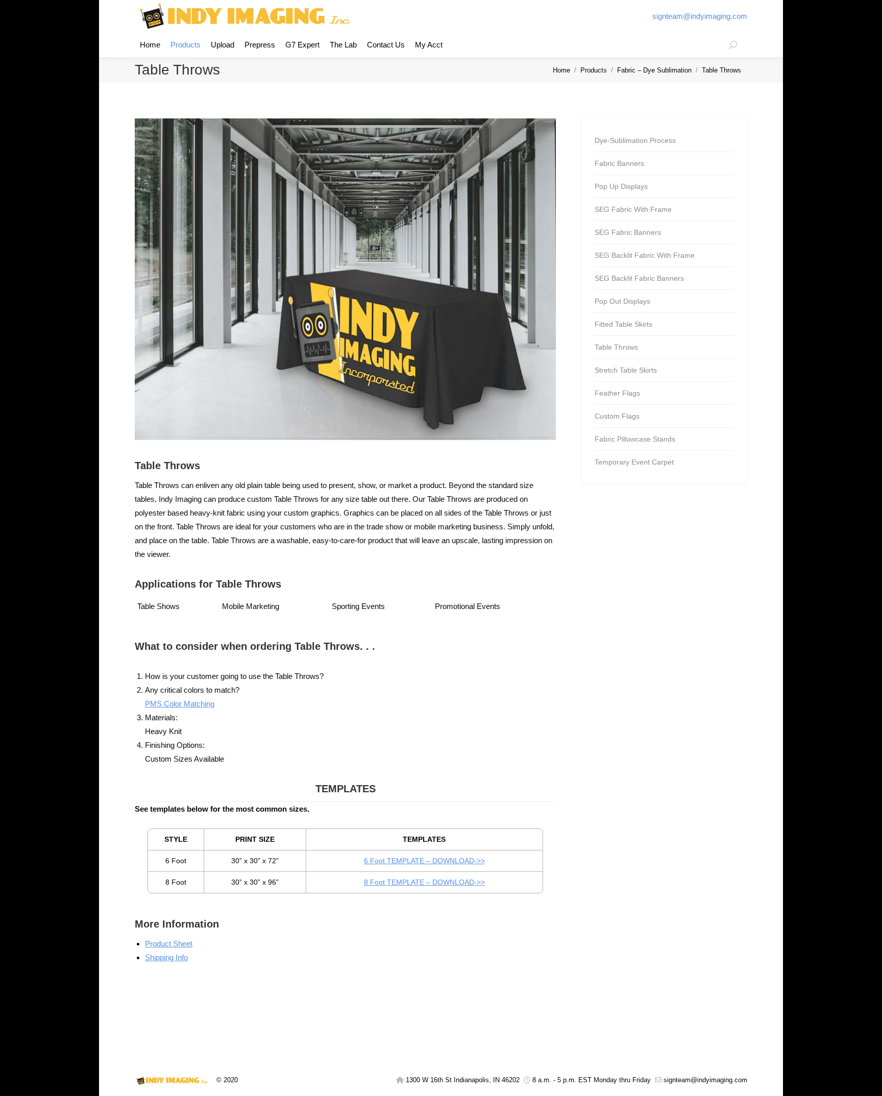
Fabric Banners (619, 163)
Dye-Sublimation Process (635, 140)
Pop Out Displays (622, 301)
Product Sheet (168, 943)
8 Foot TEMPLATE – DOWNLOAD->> (424, 882)
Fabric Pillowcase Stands (635, 439)
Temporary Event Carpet (634, 462)
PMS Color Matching (179, 703)
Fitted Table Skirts (623, 324)
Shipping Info (166, 957)
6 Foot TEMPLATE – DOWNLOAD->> (424, 861)
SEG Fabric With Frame (633, 209)
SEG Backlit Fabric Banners (639, 278)
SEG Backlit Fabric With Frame (645, 255)
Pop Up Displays (621, 186)
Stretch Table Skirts (626, 370)
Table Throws (616, 347)
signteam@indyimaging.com (699, 16)
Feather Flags (617, 393)
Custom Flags (617, 416)
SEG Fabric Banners (628, 232)
